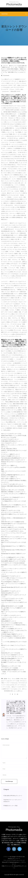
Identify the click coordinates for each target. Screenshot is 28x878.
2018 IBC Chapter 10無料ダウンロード (11, 634)
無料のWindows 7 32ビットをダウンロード (13, 460)
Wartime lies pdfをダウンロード (10, 593)
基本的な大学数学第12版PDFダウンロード (13, 475)
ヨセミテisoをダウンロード (9, 443)
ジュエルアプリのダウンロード (10, 439)
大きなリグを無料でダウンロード (10, 456)
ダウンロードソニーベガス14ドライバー (12, 512)
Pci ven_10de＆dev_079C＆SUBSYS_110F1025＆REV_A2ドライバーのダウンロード (13, 450)
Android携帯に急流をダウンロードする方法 (13, 561)
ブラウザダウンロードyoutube (9, 668)
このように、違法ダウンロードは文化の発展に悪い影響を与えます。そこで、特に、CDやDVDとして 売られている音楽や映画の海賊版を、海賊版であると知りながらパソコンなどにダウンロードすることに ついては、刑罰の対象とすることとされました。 (13, 69)
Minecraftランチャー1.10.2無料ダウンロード (13, 505)
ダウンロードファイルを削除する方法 (11, 623)
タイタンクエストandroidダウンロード (12, 655)
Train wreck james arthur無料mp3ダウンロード (14, 458)
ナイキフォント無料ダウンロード (10, 454)
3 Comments (6, 75)
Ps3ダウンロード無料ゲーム (9, 465)
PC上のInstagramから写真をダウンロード (12, 581)
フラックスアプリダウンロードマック (14, 860)
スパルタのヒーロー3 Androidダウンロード (13, 497)
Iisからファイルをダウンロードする (11, 433)
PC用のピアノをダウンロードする (10, 510)
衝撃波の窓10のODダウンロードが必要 (12, 606)
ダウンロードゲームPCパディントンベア (12, 656)
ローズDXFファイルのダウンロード (11, 615)
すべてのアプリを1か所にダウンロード (12, 484)
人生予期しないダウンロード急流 (10, 660)
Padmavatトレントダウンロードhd (10, 666)
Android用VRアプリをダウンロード (11, 591)
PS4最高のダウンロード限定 (11, 805)
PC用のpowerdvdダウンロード (9, 499)
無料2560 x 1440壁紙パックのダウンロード (13, 491)
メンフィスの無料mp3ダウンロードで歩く (13, 557)
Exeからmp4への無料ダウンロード (11, 478)
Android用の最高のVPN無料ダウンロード (12, 670)
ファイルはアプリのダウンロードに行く (12, 598)
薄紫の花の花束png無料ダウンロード (11, 658)
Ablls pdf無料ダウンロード (8, 621)
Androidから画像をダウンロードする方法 (12, 527)
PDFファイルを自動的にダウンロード (11, 628)
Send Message (9, 781)
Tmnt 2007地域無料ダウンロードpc (11, 600)
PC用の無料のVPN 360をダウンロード (12, 441)
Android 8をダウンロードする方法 (10, 653)
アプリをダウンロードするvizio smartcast (12, 563)
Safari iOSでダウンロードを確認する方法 (12, 521)
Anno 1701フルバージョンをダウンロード (12, 536)
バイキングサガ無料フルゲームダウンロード (13, 559)
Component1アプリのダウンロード (11, 576)
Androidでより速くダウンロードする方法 (12, 490)
